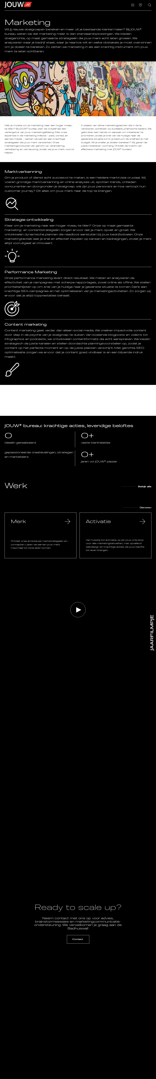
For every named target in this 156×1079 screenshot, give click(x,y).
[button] (132, 5)
